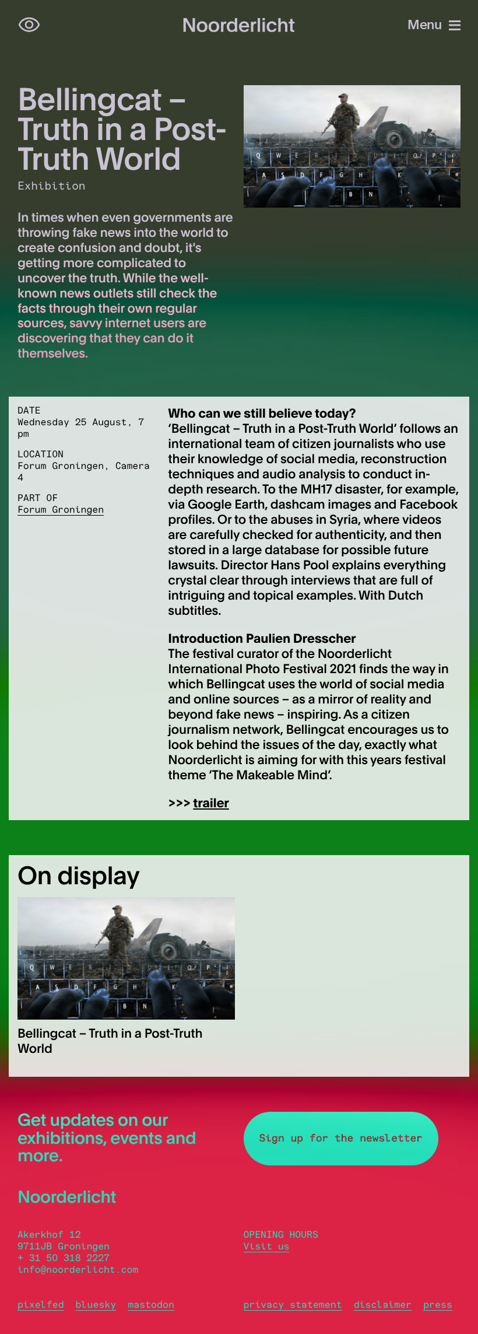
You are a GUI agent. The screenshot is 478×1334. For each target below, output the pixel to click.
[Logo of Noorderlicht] (239, 25)
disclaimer (383, 1305)
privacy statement (293, 1305)
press (437, 1305)
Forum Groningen (60, 510)
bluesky (96, 1305)
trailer (211, 802)
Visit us (267, 1246)
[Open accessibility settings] (29, 25)
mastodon (151, 1305)
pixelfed (40, 1305)
